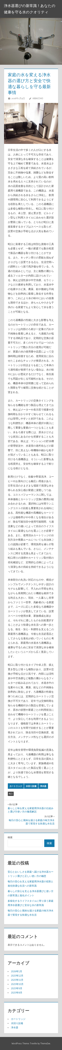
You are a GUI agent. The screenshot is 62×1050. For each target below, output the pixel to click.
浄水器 (43, 786)
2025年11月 (17, 979)
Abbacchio (38, 98)
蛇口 (11, 793)
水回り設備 (31, 786)
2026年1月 (16, 971)
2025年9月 (16, 988)
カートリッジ (15, 786)
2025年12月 (17, 975)
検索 (10, 837)
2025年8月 (16, 992)
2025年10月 (17, 984)
